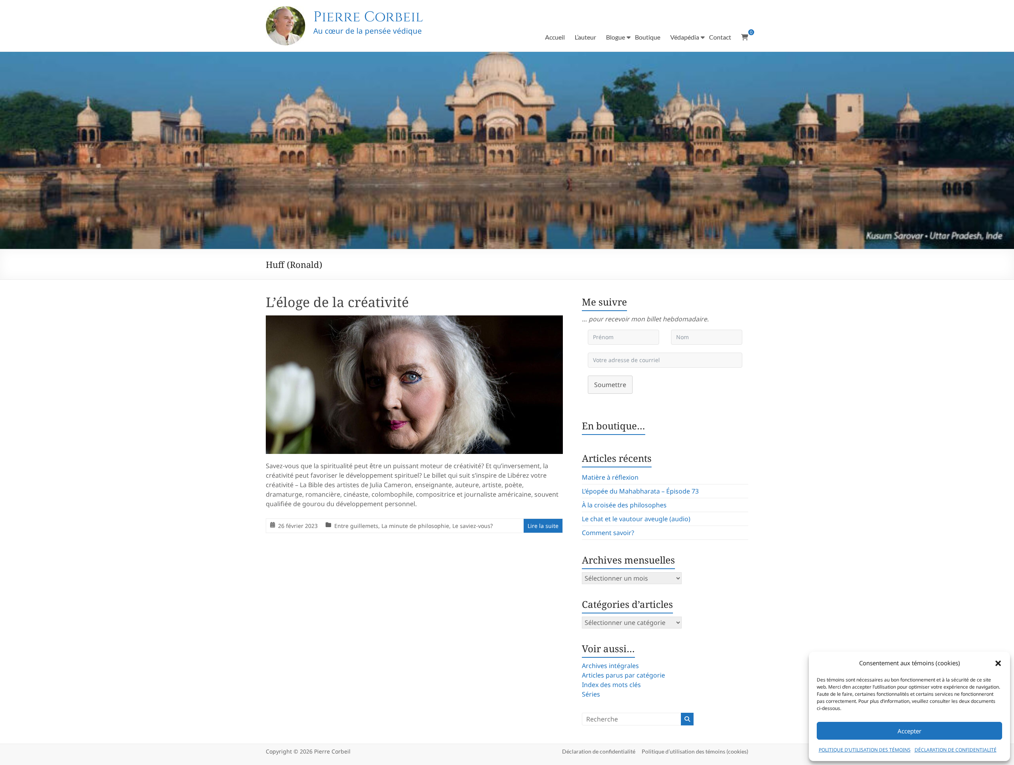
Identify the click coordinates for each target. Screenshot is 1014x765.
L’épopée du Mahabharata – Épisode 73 (640, 491)
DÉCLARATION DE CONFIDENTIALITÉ (956, 749)
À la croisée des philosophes (624, 505)
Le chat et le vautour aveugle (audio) (636, 518)
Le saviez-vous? (472, 526)
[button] (998, 663)
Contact (720, 37)
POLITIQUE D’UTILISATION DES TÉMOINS (865, 749)
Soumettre (610, 384)
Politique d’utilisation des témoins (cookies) (695, 751)
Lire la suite (543, 526)
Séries (591, 694)
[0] (744, 37)
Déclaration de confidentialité (598, 751)
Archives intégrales (610, 665)
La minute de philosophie (415, 526)
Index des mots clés (611, 684)
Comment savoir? (608, 532)
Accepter (909, 731)
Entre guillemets (356, 526)
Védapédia (684, 37)
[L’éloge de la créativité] (414, 321)
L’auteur (585, 37)
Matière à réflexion (610, 477)
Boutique (647, 37)
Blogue (615, 37)
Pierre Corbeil (368, 17)
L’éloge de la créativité (337, 302)
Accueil (555, 37)
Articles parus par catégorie (623, 675)
